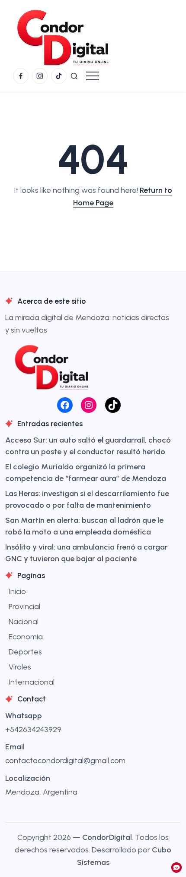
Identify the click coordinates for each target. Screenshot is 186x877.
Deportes (25, 652)
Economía (26, 636)
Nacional (23, 621)
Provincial (24, 606)
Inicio (17, 591)
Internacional (32, 682)
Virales (20, 667)
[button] (74, 76)
